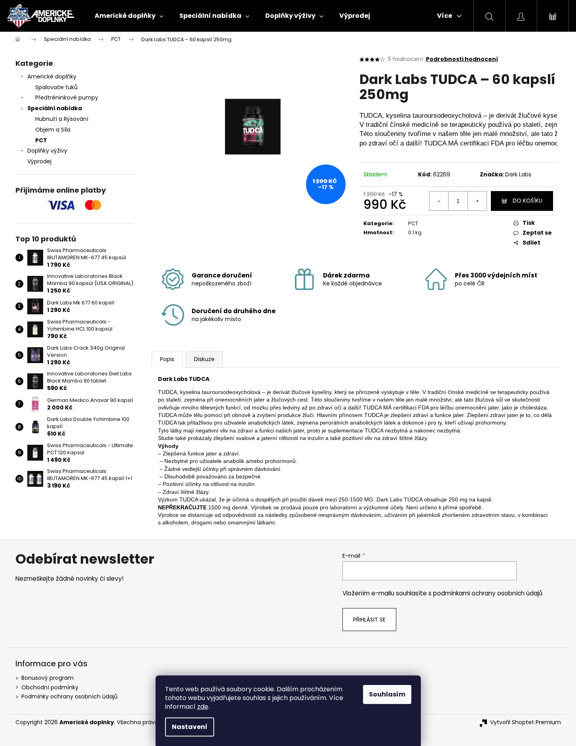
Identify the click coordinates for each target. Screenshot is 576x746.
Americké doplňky (51, 76)
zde (202, 706)
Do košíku (527, 201)
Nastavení (189, 726)
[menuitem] (129, 16)
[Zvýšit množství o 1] (477, 200)
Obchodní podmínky (49, 687)
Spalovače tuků (56, 87)
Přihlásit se (369, 620)
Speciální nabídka (54, 108)
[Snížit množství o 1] (439, 200)
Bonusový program (47, 678)
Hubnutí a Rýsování (61, 119)
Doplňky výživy (47, 151)
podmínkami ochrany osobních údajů (487, 593)
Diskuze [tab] (204, 359)
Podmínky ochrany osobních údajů (69, 696)
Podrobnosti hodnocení (462, 59)
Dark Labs (518, 174)
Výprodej (39, 161)
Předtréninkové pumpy (66, 97)
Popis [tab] (167, 359)
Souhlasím (387, 694)
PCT (41, 140)
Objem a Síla (52, 130)
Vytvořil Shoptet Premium (525, 722)
